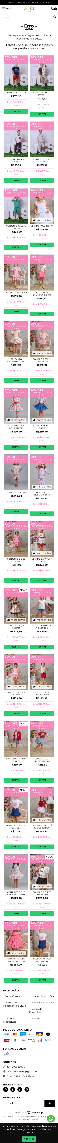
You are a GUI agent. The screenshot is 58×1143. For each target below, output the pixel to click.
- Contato (34, 1018)
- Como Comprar (12, 996)
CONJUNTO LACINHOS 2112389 (16, 693)
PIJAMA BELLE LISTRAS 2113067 (42, 493)
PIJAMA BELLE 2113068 (16, 492)
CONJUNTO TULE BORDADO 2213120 (16, 960)
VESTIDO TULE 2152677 (42, 226)
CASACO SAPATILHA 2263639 (16, 760)
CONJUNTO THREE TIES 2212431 (42, 893)
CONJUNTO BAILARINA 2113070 (42, 293)
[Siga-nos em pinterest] (26, 1089)
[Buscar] (55, 17)
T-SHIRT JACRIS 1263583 (16, 160)
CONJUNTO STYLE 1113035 (42, 160)
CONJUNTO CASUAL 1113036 (16, 227)
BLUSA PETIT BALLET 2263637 (16, 826)
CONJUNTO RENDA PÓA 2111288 (42, 626)
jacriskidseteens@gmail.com (23, 1071)
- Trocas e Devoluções (41, 996)
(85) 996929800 (16, 1066)
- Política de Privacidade (35, 1011)
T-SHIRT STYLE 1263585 (16, 92)
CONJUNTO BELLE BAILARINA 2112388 (16, 893)
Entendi (29, 1139)
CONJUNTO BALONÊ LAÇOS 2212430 (42, 826)
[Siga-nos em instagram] (5, 1089)
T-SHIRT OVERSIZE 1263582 (42, 93)
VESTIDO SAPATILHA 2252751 (42, 560)
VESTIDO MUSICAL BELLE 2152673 (16, 426)
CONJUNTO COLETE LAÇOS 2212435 (42, 693)
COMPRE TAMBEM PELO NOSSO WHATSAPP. (29, 2)
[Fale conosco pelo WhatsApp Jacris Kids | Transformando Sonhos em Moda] (51, 1118)
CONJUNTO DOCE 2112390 (16, 560)
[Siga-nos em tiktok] (19, 1089)
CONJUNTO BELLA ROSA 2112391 (42, 360)
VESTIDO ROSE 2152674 (16, 292)
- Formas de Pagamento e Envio (14, 1004)
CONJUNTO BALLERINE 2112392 (16, 360)
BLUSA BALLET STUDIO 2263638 (42, 760)
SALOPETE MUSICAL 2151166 (42, 426)
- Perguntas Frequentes (10, 1020)
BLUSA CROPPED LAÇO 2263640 (42, 960)
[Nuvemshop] (29, 1113)
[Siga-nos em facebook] (12, 1089)
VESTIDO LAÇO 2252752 (16, 626)
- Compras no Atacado (41, 1002)
